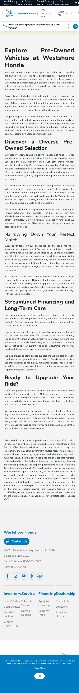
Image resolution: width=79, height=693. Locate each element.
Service (28, 593)
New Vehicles (12, 601)
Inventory (12, 593)
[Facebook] (7, 576)
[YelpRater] (31, 576)
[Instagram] (15, 576)
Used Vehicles (12, 607)
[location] (76, 2)
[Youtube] (23, 576)
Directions (62, 607)
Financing (47, 593)
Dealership (65, 593)
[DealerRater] (40, 576)
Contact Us (19, 541)
